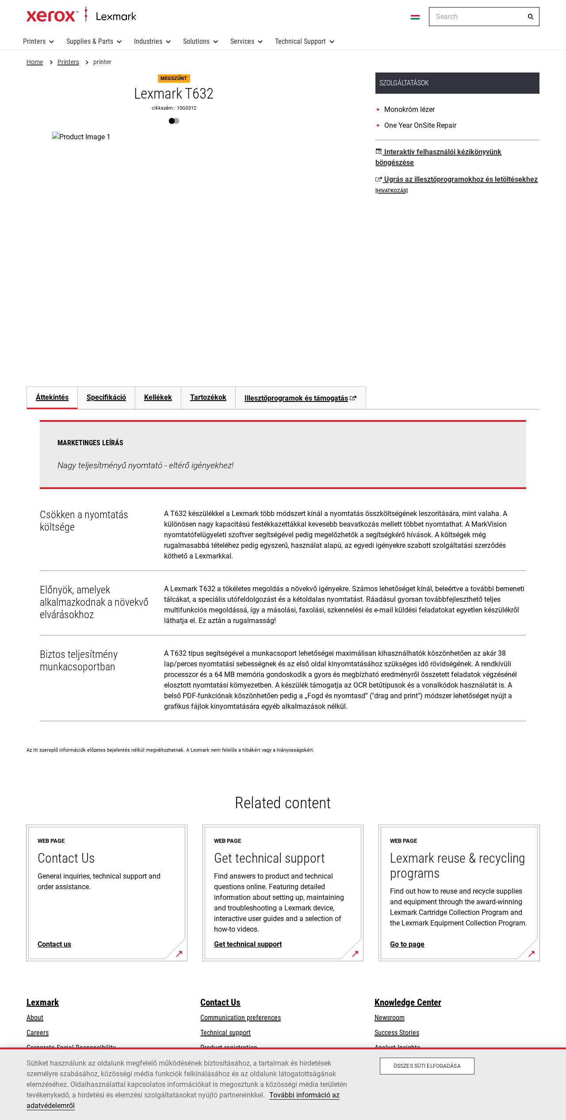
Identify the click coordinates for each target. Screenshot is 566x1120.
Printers (34, 41)
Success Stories (397, 1032)
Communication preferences (240, 1017)
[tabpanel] (283, 572)
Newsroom (390, 1017)
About (35, 1017)
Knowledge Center (408, 1002)
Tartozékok (208, 397)
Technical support (225, 1032)
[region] (283, 1083)
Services (242, 41)
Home (81, 14)
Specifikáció (106, 397)
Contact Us (220, 1002)
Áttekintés (52, 397)
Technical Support (300, 41)
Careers (38, 1032)
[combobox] (484, 16)
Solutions (196, 41)
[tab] (52, 397)
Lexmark (43, 1002)
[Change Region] (415, 17)
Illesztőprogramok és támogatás (296, 398)
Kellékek (158, 397)
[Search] (530, 17)
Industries (148, 41)
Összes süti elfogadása (427, 1066)
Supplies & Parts (89, 41)
